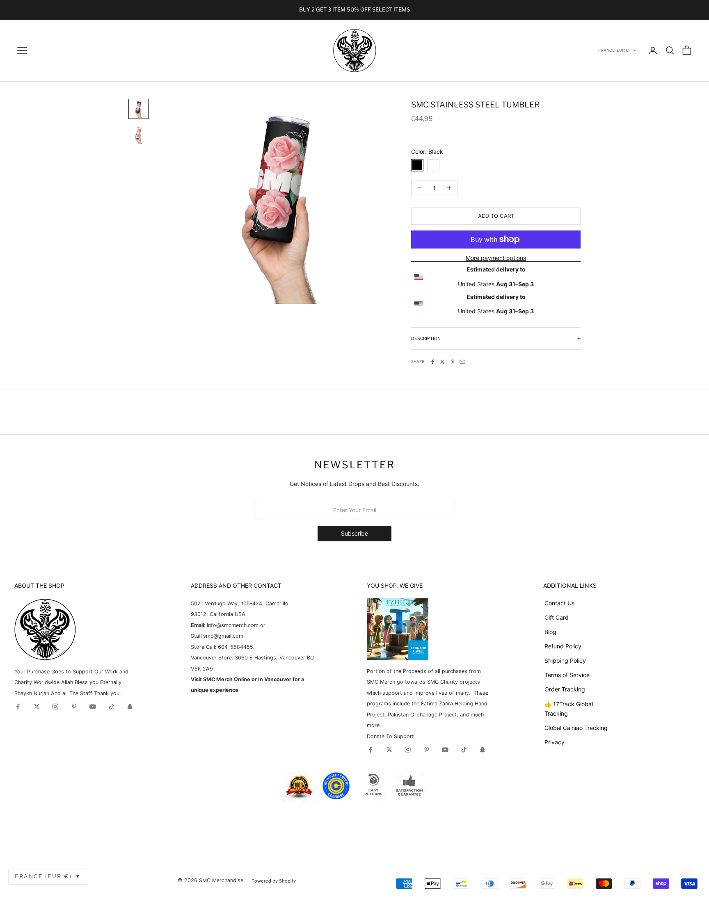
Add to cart (496, 215)
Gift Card (556, 617)
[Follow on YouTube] (92, 706)
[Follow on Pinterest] (74, 706)
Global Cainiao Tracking (576, 727)
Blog (550, 631)
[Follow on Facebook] (18, 706)
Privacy (554, 742)
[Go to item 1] (138, 109)
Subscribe (354, 533)
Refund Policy (562, 646)
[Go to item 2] (138, 135)
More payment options (496, 257)
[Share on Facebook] (432, 362)
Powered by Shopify (274, 881)
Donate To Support (390, 736)
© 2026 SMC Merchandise (210, 880)
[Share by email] (462, 362)
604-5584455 (234, 647)
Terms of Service (567, 674)
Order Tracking (564, 689)
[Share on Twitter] (442, 362)
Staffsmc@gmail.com (217, 636)
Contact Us (559, 603)
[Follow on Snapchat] (130, 706)
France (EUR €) (48, 876)
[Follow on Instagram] (55, 706)
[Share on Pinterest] (452, 362)
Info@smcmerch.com (232, 625)
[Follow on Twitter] (37, 706)
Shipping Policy (565, 660)
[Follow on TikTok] (111, 706)
